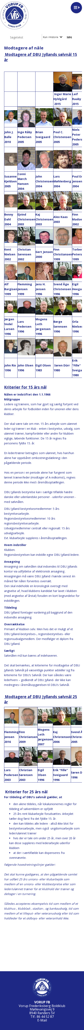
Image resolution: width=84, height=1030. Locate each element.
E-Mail (42, 1020)
